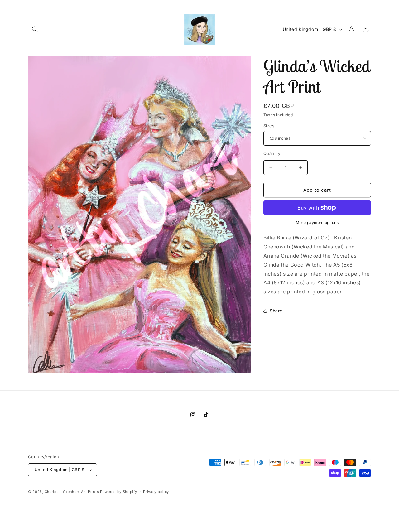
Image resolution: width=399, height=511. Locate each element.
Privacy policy (156, 491)
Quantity (271, 153)
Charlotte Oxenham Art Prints (72, 491)
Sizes (268, 125)
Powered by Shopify (118, 491)
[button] (35, 29)
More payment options (317, 222)
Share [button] (276, 310)
